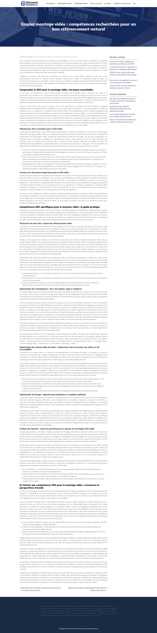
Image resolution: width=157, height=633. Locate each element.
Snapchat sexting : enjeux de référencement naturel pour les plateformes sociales (120, 108)
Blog (134, 3)
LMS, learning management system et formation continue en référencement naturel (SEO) (122, 101)
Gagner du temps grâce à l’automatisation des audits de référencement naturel (87, 589)
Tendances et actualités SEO (121, 3)
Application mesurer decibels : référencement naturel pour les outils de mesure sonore (41, 589)
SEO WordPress (50, 3)
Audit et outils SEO (96, 3)
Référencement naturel (65, 3)
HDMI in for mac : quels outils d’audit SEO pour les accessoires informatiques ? (123, 74)
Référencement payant (80, 3)
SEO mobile (107, 3)
